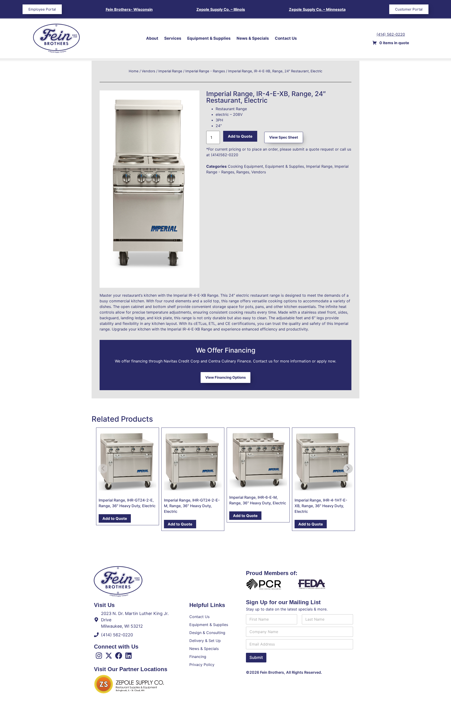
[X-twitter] (109, 656)
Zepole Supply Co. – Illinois (220, 9)
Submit (256, 657)
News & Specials (253, 38)
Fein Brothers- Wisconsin (129, 9)
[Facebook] (119, 656)
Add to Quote (240, 136)
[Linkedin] (128, 656)
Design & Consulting (207, 632)
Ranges (242, 172)
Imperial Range (170, 71)
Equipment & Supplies (209, 38)
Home (134, 71)
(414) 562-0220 (391, 34)
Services (172, 38)
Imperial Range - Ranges (205, 71)
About (152, 38)
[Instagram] (99, 656)
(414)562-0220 (224, 154)
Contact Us (286, 38)
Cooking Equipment (245, 166)
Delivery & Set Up (205, 640)
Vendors (148, 71)
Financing (197, 656)
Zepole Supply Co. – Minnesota (317, 9)
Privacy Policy (201, 664)
